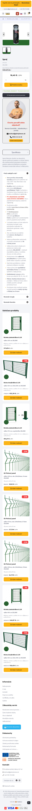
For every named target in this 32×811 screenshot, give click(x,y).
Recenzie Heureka (9, 302)
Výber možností (17, 352)
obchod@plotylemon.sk (11, 772)
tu (12, 183)
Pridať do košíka (17, 85)
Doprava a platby (7, 695)
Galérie (4, 701)
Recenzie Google (9, 297)
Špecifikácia (16, 152)
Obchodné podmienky (9, 737)
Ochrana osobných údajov (10, 740)
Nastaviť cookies (9, 786)
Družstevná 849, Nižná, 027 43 (13, 769)
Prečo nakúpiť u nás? (10, 173)
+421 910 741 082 (9, 775)
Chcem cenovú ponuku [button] (16, 140)
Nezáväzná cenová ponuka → (11, 710)
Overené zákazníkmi (13, 727)
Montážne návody (8, 718)
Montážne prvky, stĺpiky (12, 19)
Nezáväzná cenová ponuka (16, 95)
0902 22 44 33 (17, 137)
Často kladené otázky (9, 712)
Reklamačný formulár (9, 746)
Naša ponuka (6, 686)
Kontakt (4, 692)
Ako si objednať (7, 715)
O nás (4, 689)
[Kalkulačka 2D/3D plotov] (17, 13)
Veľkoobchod (6, 721)
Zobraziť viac (6, 70)
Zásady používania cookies (10, 743)
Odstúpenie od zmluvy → (10, 749)
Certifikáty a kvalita (8, 698)
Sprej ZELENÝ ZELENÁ (26, 19)
